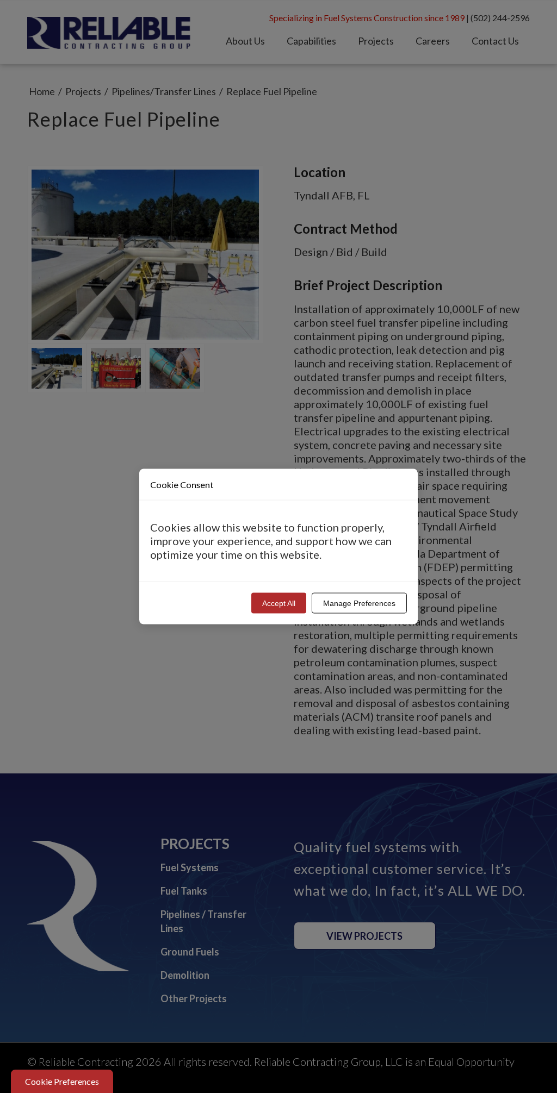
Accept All (278, 603)
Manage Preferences (359, 603)
